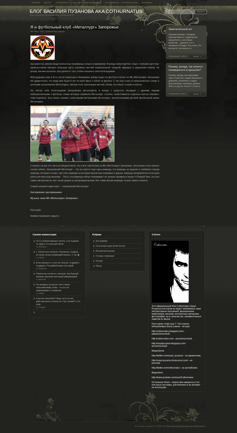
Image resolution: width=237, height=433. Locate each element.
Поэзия (99, 261)
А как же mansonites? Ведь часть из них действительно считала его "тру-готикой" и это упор (58, 302)
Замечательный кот (180, 29)
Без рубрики (59, 31)
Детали (48, 3)
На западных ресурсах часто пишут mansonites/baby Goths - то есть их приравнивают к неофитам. (53, 288)
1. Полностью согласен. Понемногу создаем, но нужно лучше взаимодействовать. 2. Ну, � (57, 255)
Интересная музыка (105, 251)
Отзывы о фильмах (105, 256)
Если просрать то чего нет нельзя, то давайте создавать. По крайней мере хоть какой (57, 266)
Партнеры (147, 3)
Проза (98, 266)
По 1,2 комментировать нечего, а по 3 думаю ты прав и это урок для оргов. (57, 244)
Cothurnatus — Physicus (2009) (121, 3)
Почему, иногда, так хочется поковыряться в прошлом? (198, 94)
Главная (35, 3)
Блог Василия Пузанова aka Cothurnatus (86, 11)
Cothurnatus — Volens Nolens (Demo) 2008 (78, 3)
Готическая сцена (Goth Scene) (110, 246)
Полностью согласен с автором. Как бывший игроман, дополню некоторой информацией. (57, 276)
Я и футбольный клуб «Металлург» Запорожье (74, 27)
